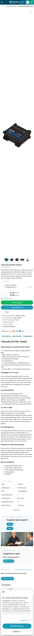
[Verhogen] (7, 294)
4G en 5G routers (11, 6)
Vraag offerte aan (17, 307)
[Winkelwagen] (31, 2)
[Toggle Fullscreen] (31, 11)
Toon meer (16, 510)
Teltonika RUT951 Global (25, 6)
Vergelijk (6, 312)
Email (9, 528)
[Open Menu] (2, 2)
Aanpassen (16, 631)
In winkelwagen (17, 302)
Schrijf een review (7, 578)
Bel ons (10, 524)
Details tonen (24, 620)
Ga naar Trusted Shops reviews (23, 569)
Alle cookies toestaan (16, 626)
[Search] (27, 2)
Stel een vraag (8, 561)
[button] (17, 286)
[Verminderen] (2, 294)
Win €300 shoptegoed (9, 326)
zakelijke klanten (20, 315)
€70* (17, 319)
